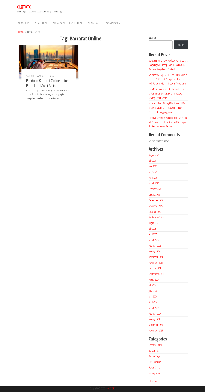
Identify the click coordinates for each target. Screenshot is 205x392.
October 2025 (155, 211)
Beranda (20, 32)
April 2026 (153, 177)
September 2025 (156, 217)
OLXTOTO (24, 7)
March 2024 (154, 308)
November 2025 (156, 206)
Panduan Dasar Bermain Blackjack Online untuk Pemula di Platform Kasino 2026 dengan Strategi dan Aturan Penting (168, 122)
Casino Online (40, 23)
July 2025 (152, 228)
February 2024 (155, 313)
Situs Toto (153, 381)
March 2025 (154, 240)
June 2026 (153, 166)
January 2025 (154, 251)
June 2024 (153, 291)
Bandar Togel (93, 23)
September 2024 (156, 274)
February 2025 (155, 245)
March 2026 (154, 183)
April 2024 (153, 302)
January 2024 (154, 319)
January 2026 (154, 194)
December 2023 (156, 325)
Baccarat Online (113, 23)
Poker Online (75, 23)
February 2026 (155, 189)
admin (31, 76)
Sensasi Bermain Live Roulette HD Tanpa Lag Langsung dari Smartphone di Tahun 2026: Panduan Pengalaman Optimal (168, 65)
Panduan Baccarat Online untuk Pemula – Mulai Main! (47, 83)
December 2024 (156, 257)
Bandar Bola (23, 23)
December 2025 (156, 200)
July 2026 (152, 160)
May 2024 (153, 296)
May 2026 (153, 172)
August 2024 (154, 279)
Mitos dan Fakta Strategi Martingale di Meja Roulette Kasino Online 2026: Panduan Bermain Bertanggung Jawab (168, 108)
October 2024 (155, 268)
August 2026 (154, 155)
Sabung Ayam (58, 23)
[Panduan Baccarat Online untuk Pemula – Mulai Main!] (48, 61)
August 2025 (154, 223)
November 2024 (156, 262)
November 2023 (156, 330)
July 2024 (152, 285)
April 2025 (153, 234)
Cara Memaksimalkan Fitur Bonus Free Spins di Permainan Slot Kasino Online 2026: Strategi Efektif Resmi (168, 93)
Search (152, 37)
